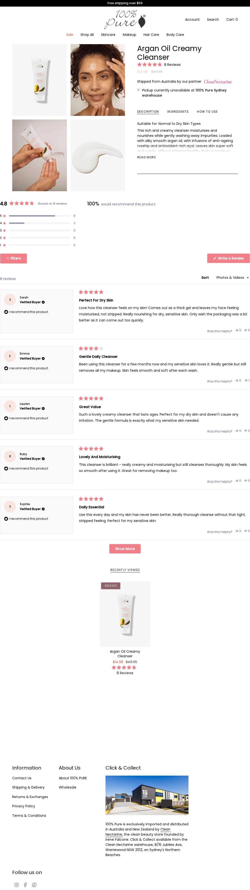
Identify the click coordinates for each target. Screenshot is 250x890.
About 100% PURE (73, 778)
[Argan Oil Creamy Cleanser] (125, 614)
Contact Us (21, 778)
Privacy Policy (23, 806)
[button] (108, 34)
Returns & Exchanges (30, 796)
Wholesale (67, 787)
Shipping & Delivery (28, 787)
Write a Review (233, 259)
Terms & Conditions (29, 815)
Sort (205, 277)
